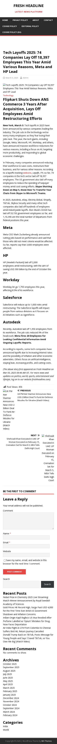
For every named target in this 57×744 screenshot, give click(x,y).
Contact (48, 20)
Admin (25, 77)
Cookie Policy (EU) (11, 32)
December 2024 (11, 698)
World (6, 729)
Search (6, 579)
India (5, 726)
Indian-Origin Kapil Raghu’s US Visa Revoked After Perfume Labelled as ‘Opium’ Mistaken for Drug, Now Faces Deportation (27, 621)
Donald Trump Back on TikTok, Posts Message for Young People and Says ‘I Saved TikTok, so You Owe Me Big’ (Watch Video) (28, 638)
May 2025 (8, 681)
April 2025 (8, 684)
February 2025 (10, 691)
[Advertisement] (28, 44)
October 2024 (10, 704)
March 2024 (9, 711)
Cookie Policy (9, 26)
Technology (8, 95)
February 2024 (10, 715)
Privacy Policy (20, 20)
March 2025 (9, 687)
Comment (8, 510)
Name (6, 533)
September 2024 (11, 708)
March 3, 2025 (12, 77)
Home (5, 20)
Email (6, 542)
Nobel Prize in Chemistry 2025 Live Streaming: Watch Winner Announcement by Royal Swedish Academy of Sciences (26, 600)
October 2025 (10, 663)
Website (7, 551)
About (36, 20)
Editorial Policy (30, 26)
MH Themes (46, 741)
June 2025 (8, 677)
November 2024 (11, 701)
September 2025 (11, 667)
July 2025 (7, 674)
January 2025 (9, 694)
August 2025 (9, 670)
